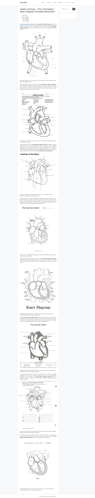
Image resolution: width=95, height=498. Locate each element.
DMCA (55, 2)
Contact (72, 2)
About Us (43, 2)
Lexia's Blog (23, 2)
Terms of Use (67, 2)
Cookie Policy (49, 2)
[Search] (73, 9)
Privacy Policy (60, 2)
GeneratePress (53, 496)
